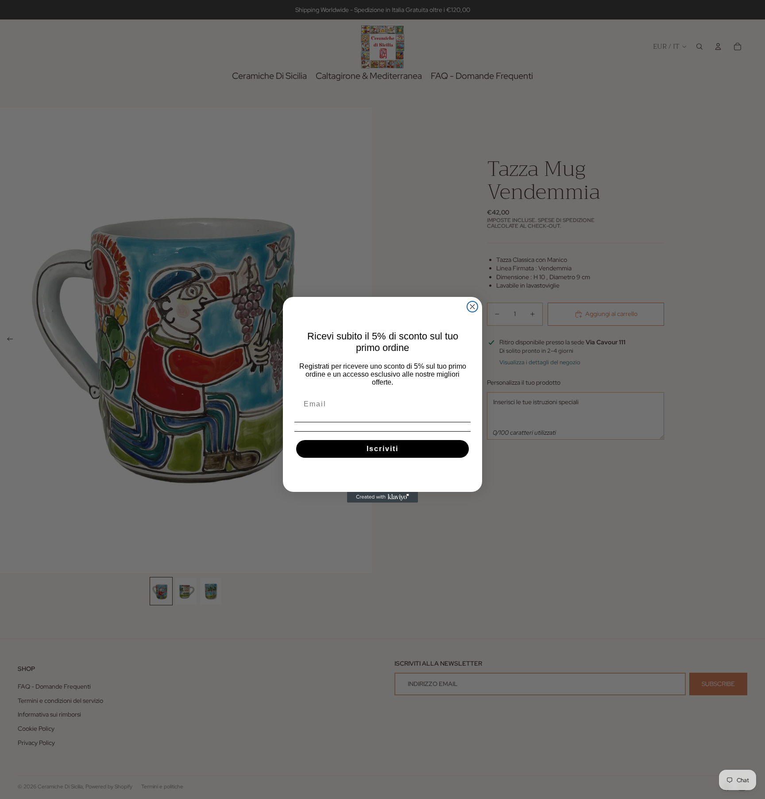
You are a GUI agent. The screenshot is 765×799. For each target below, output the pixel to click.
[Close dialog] (472, 306)
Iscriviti (382, 448)
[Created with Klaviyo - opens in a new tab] (382, 497)
